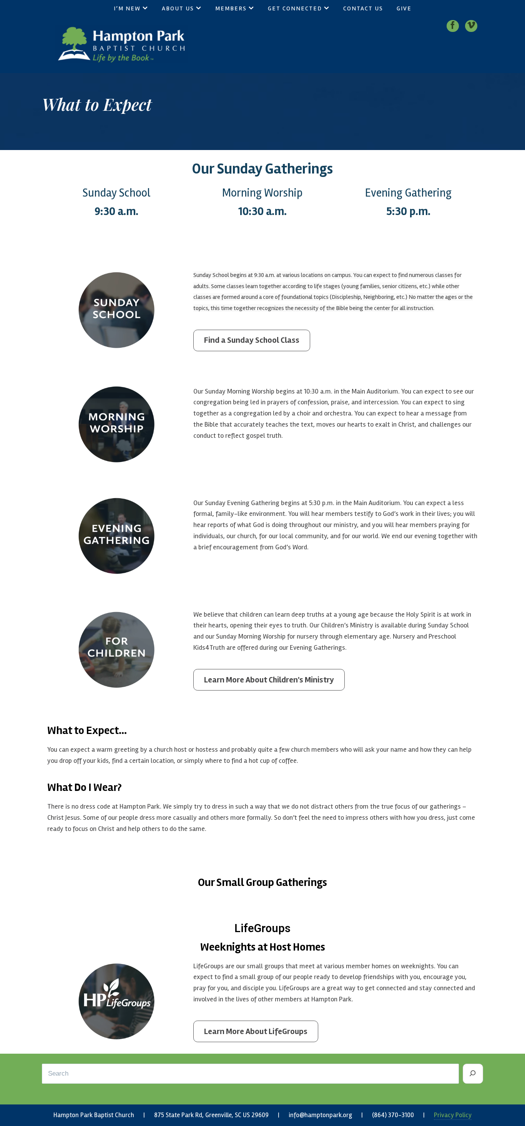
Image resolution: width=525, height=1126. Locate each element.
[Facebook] (453, 26)
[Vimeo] (471, 26)
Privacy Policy (453, 1115)
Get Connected (295, 8)
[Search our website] (473, 1074)
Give (404, 8)
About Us (178, 8)
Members (231, 8)
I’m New (127, 8)
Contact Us (363, 8)
